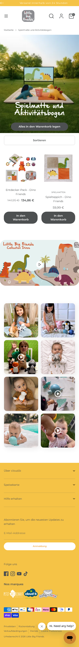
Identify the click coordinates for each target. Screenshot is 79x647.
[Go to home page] (28, 16)
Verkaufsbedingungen (15, 631)
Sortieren (39, 140)
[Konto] (61, 14)
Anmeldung (40, 546)
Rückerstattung (27, 626)
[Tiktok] (25, 573)
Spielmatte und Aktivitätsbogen (34, 30)
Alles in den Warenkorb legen (39, 126)
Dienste (34, 631)
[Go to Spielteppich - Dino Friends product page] (58, 168)
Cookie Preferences (51, 631)
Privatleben (10, 626)
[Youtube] (19, 573)
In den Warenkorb (21, 217)
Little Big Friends (35, 636)
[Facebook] (6, 573)
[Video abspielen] (39, 264)
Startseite (9, 30)
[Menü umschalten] (6, 16)
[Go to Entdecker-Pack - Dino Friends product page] (21, 168)
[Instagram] (12, 573)
